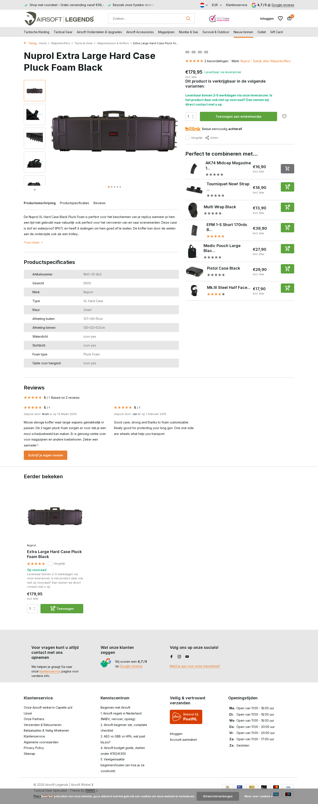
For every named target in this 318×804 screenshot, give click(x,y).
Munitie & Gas (188, 32)
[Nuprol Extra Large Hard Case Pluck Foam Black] (55, 516)
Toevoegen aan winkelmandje (238, 116)
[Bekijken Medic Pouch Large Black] (192, 251)
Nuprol (245, 61)
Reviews (99, 203)
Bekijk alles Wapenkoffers (272, 61)
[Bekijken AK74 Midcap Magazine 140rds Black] (193, 169)
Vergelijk (196, 137)
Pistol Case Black (223, 268)
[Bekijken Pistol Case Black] (194, 271)
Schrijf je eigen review (45, 455)
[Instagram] (179, 656)
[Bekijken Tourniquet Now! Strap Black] (194, 189)
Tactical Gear (63, 32)
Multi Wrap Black (220, 207)
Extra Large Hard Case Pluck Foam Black (54, 554)
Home (43, 43)
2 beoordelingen (216, 61)
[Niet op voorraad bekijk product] (287, 168)
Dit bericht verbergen (218, 796)
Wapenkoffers (60, 43)
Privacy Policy (34, 748)
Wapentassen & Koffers (113, 43)
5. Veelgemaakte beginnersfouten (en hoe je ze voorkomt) (123, 765)
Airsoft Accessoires (140, 32)
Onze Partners (34, 719)
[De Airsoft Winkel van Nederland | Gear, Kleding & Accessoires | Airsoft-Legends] (59, 18)
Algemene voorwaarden (41, 742)
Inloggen (176, 734)
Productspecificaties (74, 203)
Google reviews (282, 5)
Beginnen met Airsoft (115, 707)
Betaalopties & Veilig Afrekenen (46, 730)
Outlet (261, 32)
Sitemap (29, 753)
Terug (32, 43)
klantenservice (50, 671)
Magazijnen (166, 32)
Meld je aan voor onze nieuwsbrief (195, 666)
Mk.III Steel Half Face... (229, 287)
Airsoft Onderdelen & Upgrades (99, 32)
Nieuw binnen (243, 32)
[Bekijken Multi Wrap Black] (193, 210)
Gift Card (276, 32)
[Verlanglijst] (280, 18)
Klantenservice (236, 5)
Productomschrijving (40, 203)
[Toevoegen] (287, 187)
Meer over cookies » (258, 796)
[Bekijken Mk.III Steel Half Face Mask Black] (194, 290)
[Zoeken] (188, 18)
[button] (108, 187)
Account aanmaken (183, 739)
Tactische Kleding (36, 32)
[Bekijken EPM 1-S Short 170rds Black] (194, 230)
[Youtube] (187, 656)
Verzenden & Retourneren (42, 725)
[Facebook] (171, 656)
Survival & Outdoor (215, 32)
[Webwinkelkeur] (219, 18)
